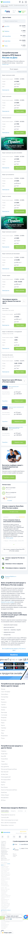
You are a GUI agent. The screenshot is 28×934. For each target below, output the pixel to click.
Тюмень (3, 709)
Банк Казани (4, 787)
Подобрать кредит (9, 477)
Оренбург (3, 727)
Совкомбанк (5, 310)
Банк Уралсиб (4, 771)
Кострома (3, 720)
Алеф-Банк (4, 792)
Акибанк (3, 782)
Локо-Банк (4, 357)
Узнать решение (20, 167)
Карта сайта (4, 858)
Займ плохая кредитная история (9, 820)
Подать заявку (20, 90)
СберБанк (6, 31)
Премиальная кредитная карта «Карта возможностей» (16, 428)
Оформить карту (18, 401)
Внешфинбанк (4, 797)
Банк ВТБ (3, 756)
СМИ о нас (3, 842)
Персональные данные (4, 855)
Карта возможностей (13, 386)
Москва (3, 689)
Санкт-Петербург (5, 691)
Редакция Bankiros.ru (10, 576)
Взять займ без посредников (8, 822)
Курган (3, 725)
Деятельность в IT (5, 859)
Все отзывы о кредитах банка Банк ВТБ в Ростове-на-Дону (14, 550)
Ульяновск (3, 702)
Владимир (3, 717)
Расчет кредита (14, 69)
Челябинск (4, 707)
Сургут (3, 730)
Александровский (5, 777)
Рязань (3, 738)
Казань (3, 699)
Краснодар (4, 712)
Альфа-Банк (7, 41)
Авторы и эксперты (3, 845)
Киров (2, 722)
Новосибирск (4, 694)
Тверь (2, 733)
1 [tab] (13, 544)
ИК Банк (3, 800)
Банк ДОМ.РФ (5, 766)
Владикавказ (4, 735)
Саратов (3, 704)
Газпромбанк (7, 36)
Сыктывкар (4, 715)
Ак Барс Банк (4, 774)
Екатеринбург (4, 696)
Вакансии (3, 847)
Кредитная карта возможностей (16, 407)
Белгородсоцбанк (6, 779)
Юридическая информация (4, 852)
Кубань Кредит (5, 795)
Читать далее (9, 538)
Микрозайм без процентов (8, 814)
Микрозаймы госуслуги (7, 825)
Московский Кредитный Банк (9, 769)
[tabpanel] (14, 529)
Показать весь (5, 64)
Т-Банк (6, 45)
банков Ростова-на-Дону (7, 602)
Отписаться (4, 850)
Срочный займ (5, 817)
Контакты (3, 856)
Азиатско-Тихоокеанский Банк (9, 789)
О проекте (3, 841)
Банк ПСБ (6, 26)
